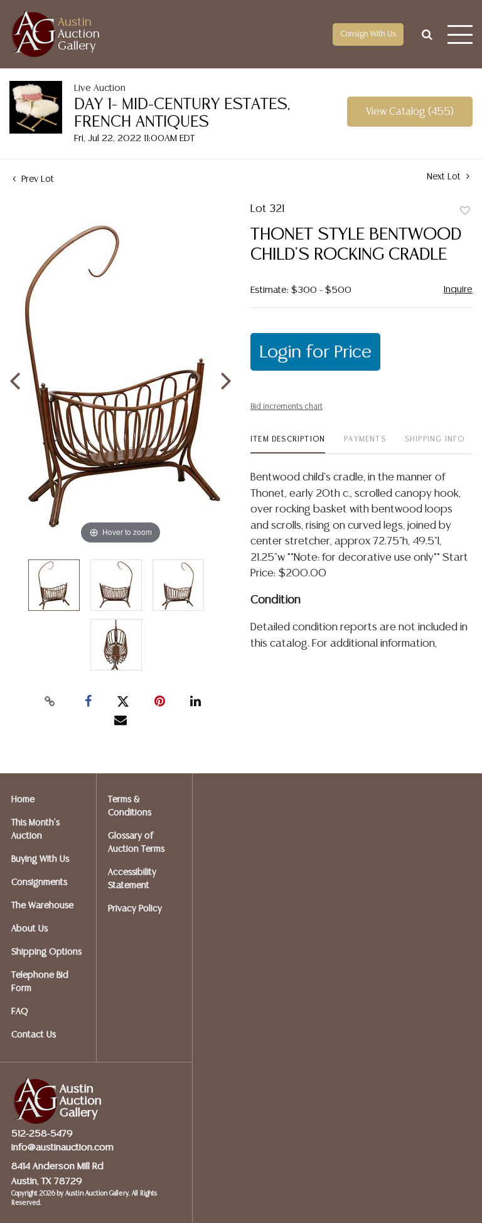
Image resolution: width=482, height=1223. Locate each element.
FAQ (19, 1011)
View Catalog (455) (410, 112)
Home (23, 799)
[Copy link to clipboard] (50, 701)
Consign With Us (368, 34)
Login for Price (315, 352)
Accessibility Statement (132, 879)
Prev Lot (36, 179)
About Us (29, 928)
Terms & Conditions (129, 806)
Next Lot (445, 176)
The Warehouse (42, 905)
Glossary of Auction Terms (136, 843)
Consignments (39, 882)
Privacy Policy (135, 908)
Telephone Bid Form (39, 982)
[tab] (287, 444)
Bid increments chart (286, 406)
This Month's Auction (35, 829)
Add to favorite (465, 211)
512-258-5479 (42, 1133)
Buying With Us (40, 859)
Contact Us (33, 1034)
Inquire (458, 289)
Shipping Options (46, 952)
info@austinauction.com (62, 1147)
